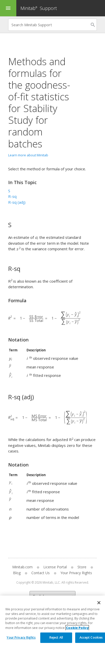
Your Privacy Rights (21, 637)
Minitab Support (38, 8)
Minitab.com (22, 567)
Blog (17, 572)
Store (81, 567)
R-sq (12, 196)
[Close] (98, 602)
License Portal (55, 567)
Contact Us (40, 572)
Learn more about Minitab (28, 155)
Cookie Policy (77, 628)
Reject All (56, 637)
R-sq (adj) (16, 202)
